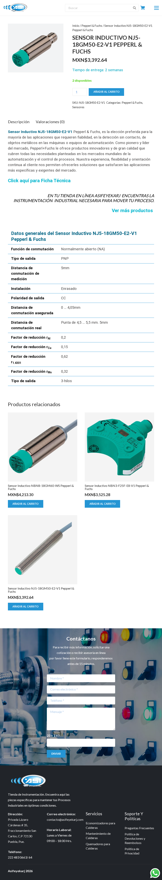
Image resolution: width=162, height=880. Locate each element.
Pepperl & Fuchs (91, 25)
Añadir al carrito (106, 91)
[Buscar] (134, 8)
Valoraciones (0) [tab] (50, 121)
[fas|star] (30, 781)
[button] (156, 8)
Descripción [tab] (18, 121)
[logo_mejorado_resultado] (16, 8)
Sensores (78, 107)
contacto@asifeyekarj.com (65, 819)
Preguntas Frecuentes (139, 828)
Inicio (75, 25)
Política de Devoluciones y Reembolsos (135, 838)
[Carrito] (142, 8)
